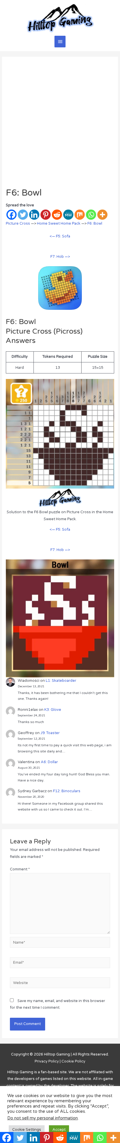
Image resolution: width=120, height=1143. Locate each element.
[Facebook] (11, 215)
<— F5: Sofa (60, 236)
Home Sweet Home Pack (58, 223)
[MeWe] (68, 215)
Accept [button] (59, 1129)
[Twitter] (23, 215)
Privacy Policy (47, 1061)
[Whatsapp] (91, 215)
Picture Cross (18, 223)
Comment (20, 869)
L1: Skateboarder (61, 680)
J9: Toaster (50, 733)
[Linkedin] (34, 215)
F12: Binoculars (66, 791)
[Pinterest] (45, 215)
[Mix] (80, 215)
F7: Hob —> (60, 256)
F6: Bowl (94, 223)
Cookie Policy (73, 1061)
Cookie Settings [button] (26, 1129)
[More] (102, 215)
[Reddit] (57, 215)
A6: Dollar (49, 762)
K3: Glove (52, 709)
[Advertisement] (60, 125)
